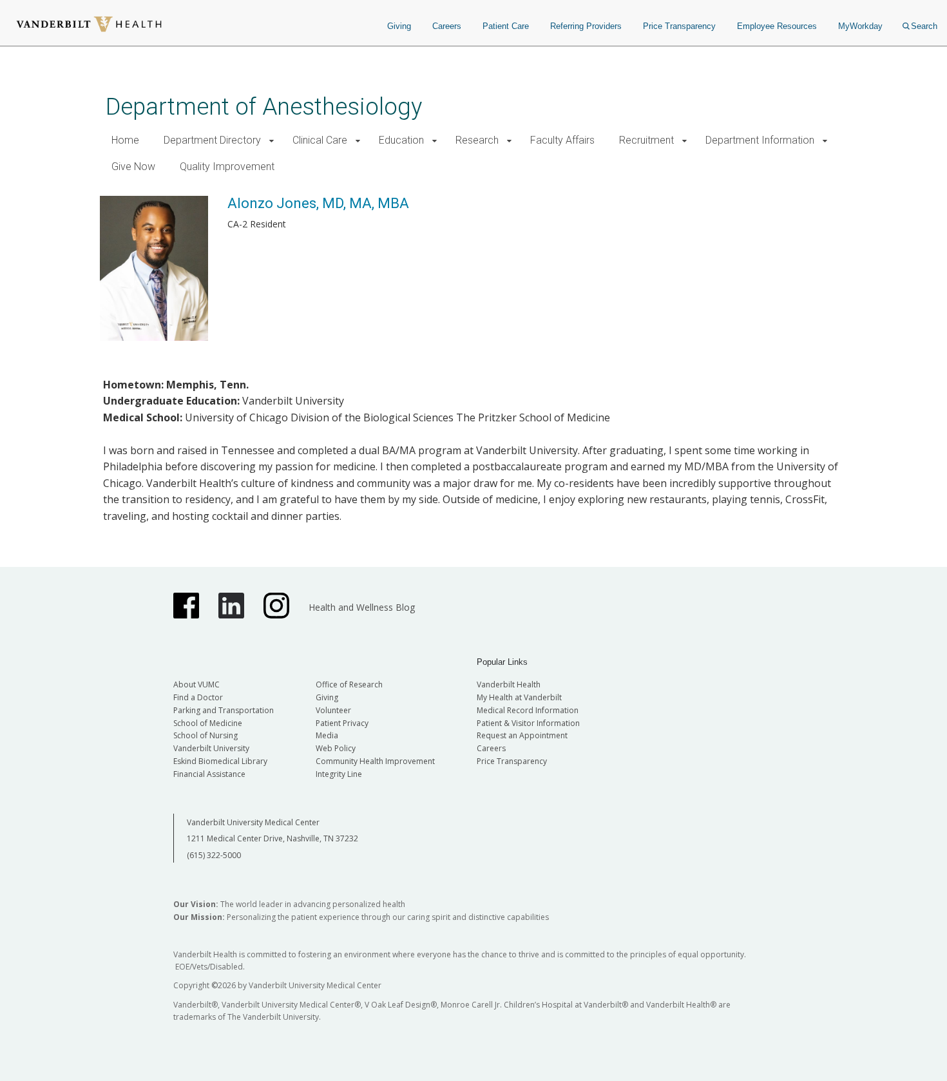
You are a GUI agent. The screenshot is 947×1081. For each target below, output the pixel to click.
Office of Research (349, 684)
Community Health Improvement (375, 761)
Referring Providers (586, 26)
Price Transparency (679, 26)
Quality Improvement (227, 166)
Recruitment (646, 140)
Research (477, 140)
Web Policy (336, 748)
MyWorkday (860, 26)
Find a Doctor (198, 697)
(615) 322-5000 (214, 855)
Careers (446, 26)
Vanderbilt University (211, 748)
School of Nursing (205, 735)
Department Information (759, 140)
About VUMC (196, 684)
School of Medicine (207, 723)
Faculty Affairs (562, 140)
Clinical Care (319, 140)
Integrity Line (339, 774)
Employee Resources (777, 26)
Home (125, 140)
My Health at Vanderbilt (519, 697)
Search (924, 26)
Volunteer (333, 710)
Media (327, 735)
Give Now (133, 166)
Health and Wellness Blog (362, 607)
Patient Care (506, 26)
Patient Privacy (342, 723)
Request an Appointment (522, 735)
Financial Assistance (209, 774)
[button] (271, 140)
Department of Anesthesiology (264, 106)
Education (401, 140)
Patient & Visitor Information (528, 723)
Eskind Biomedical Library (220, 761)
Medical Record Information (528, 710)
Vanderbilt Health (508, 684)
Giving (399, 26)
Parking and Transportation (223, 710)
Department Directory (212, 140)
